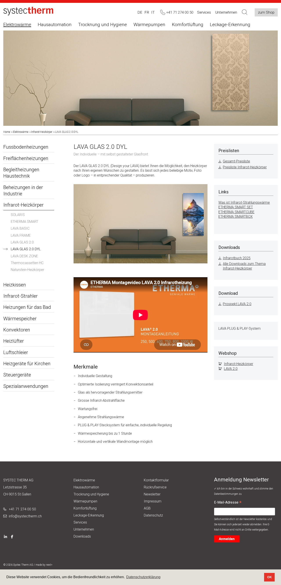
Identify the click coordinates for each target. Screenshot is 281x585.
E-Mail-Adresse (227, 503)
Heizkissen (14, 285)
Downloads (82, 536)
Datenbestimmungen (226, 493)
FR (146, 12)
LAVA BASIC (20, 228)
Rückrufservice (155, 487)
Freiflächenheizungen (25, 158)
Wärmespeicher (20, 318)
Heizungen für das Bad (27, 307)
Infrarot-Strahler (20, 296)
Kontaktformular (156, 480)
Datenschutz (153, 515)
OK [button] (269, 577)
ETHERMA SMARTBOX (235, 216)
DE (139, 12)
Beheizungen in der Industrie (23, 190)
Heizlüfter (13, 341)
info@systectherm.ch (25, 516)
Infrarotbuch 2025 (236, 258)
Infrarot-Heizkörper (41, 131)
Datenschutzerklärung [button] (143, 577)
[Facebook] (12, 536)
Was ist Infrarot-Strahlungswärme (244, 202)
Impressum (152, 501)
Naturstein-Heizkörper (27, 270)
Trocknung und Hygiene (102, 24)
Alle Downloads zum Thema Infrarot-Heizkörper (244, 266)
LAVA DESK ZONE (24, 256)
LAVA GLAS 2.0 (22, 242)
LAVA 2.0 (231, 369)
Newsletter (152, 494)
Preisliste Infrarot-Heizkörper (245, 167)
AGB (147, 508)
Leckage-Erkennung (230, 24)
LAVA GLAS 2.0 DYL (26, 249)
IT (153, 12)
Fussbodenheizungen (25, 147)
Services (204, 12)
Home (6, 131)
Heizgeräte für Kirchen (26, 363)
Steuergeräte (17, 375)
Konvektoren (16, 330)
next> (49, 564)
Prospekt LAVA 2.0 (237, 304)
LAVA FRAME (21, 235)
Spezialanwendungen (25, 386)
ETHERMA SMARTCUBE (236, 212)
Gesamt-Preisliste (236, 161)
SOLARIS (18, 215)
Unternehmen (226, 12)
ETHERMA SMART (24, 222)
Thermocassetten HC (27, 263)
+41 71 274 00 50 (22, 509)
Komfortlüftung (187, 24)
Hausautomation (55, 24)
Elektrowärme (17, 24)
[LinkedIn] (5, 536)
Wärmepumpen (149, 24)
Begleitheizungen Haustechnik (21, 173)
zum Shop (266, 12)
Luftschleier (15, 352)
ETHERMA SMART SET (235, 207)
